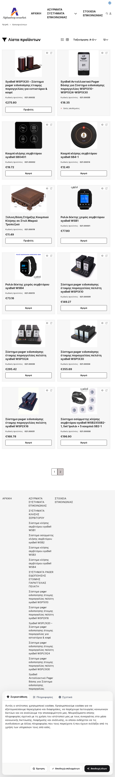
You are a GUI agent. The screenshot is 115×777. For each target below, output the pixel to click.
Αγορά (28, 173)
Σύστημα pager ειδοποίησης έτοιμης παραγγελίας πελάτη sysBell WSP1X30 (81, 355)
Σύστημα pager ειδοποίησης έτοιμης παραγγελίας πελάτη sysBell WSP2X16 (25, 423)
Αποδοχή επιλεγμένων (67, 768)
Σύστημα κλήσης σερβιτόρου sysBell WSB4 (40, 563)
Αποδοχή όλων (99, 768)
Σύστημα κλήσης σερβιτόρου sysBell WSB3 (40, 551)
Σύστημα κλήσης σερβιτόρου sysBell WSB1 (40, 526)
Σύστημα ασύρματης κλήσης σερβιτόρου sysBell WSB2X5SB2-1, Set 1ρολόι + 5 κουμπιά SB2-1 (83, 423)
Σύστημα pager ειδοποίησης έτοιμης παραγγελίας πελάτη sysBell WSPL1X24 (41, 648)
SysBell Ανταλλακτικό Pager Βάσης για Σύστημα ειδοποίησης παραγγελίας (41, 681)
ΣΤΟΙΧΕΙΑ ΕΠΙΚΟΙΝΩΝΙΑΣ (93, 13)
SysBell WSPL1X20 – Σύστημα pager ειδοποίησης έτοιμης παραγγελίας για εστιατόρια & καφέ (41, 630)
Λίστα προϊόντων (19, 24)
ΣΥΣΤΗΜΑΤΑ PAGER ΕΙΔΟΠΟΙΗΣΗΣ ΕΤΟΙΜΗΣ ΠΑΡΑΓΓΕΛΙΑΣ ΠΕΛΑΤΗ (41, 579)
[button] (28, 63)
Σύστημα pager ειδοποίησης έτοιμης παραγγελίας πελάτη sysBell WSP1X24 (25, 355)
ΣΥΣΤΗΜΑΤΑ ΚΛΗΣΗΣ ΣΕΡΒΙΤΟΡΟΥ (36, 514)
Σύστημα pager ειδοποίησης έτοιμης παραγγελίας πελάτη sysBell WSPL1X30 (41, 664)
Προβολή (28, 109)
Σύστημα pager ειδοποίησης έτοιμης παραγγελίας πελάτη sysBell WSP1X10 (81, 288)
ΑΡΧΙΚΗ (36, 13)
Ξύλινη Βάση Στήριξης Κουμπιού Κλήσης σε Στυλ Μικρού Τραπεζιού (27, 221)
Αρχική (5, 24)
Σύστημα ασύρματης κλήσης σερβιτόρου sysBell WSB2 (41, 539)
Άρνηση (40, 768)
